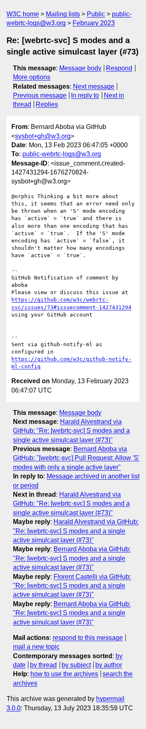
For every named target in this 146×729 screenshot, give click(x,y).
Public (96, 14)
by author (108, 664)
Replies (47, 104)
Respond (119, 68)
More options (31, 77)
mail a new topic (36, 646)
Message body (80, 68)
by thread (43, 664)
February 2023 (94, 23)
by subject (76, 664)
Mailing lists (63, 14)
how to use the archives (64, 673)
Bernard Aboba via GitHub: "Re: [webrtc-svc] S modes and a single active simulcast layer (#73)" (72, 558)
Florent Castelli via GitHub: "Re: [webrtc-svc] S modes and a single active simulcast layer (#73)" (72, 585)
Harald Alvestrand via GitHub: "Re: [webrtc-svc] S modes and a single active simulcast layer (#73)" (71, 430)
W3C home (22, 14)
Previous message (40, 95)
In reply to (85, 95)
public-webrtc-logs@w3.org (61, 154)
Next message (93, 86)
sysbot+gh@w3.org (43, 136)
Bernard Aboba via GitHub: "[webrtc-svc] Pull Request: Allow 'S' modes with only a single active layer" (76, 458)
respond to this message (88, 637)
